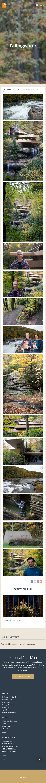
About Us (22, 778)
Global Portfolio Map (9, 721)
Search (4, 755)
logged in (15, 644)
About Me (5, 729)
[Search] (40, 759)
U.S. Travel (6, 702)
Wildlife (4, 710)
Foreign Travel (7, 705)
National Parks (23, 676)
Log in (4, 733)
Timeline (5, 724)
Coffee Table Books (9, 713)
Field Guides (6, 726)
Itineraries (5, 707)
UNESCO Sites (7, 700)
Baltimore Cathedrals (12, 620)
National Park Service (9, 697)
